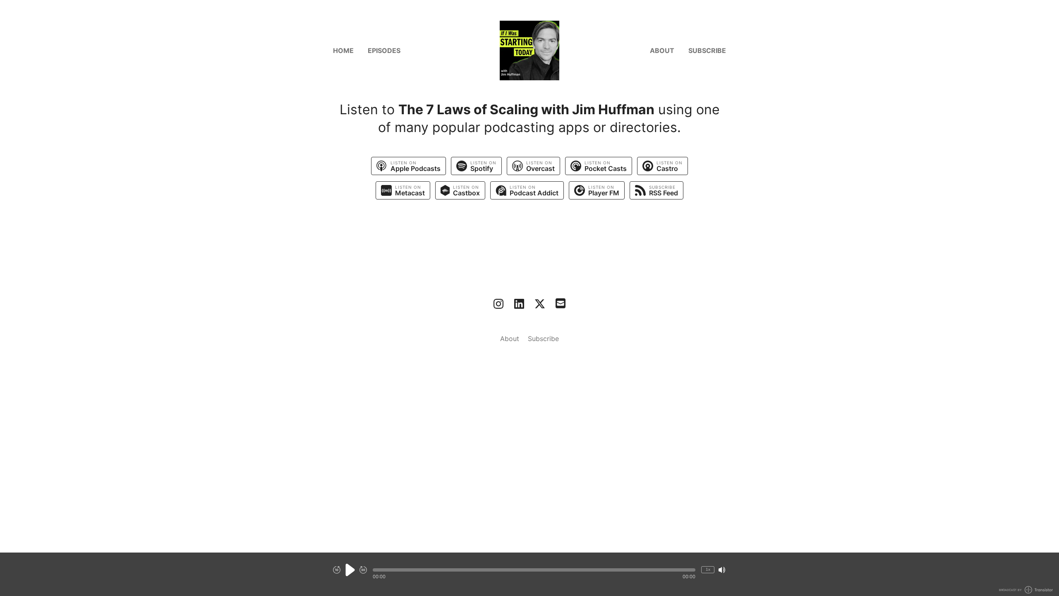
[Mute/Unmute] (722, 570)
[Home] (529, 50)
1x (708, 569)
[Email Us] (560, 303)
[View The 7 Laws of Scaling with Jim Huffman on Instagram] (498, 304)
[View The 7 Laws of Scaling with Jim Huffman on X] (540, 304)
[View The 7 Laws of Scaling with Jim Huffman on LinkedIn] (519, 304)
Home (343, 50)
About (662, 50)
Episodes (384, 50)
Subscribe (707, 50)
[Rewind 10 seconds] (336, 570)
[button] (534, 570)
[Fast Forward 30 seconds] (363, 570)
